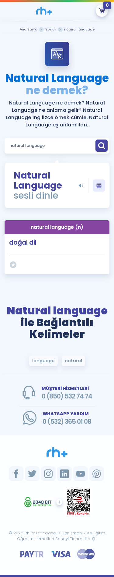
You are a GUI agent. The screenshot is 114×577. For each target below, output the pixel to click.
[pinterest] (96, 473)
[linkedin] (64, 473)
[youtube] (80, 473)
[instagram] (48, 473)
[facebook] (16, 473)
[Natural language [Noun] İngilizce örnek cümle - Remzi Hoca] (44, 10)
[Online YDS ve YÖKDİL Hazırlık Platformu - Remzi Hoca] (57, 452)
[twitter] (32, 473)
